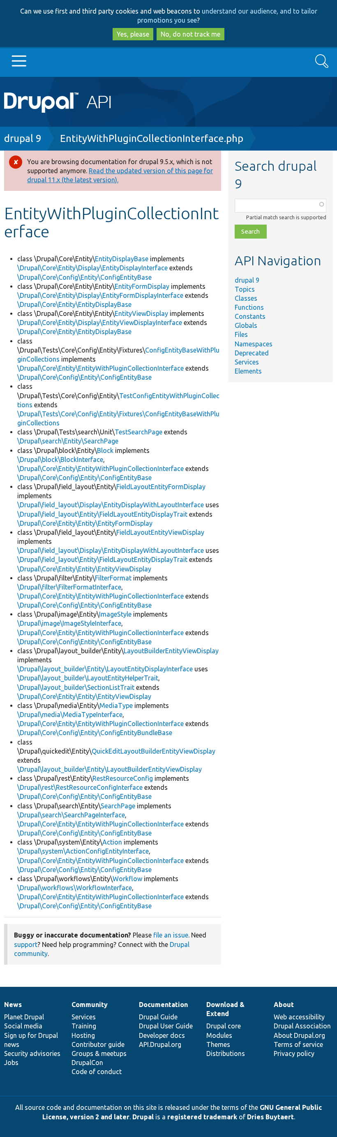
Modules (219, 1035)
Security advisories (32, 1053)
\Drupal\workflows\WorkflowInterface (74, 887)
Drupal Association (302, 1026)
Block (105, 450)
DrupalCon (87, 1062)
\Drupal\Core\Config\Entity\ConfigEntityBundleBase (94, 732)
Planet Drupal (24, 1017)
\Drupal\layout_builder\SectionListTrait (75, 687)
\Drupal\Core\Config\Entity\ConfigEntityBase (84, 277)
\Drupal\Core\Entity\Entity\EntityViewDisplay (84, 569)
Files (241, 334)
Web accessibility (299, 1017)
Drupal (143, 1117)
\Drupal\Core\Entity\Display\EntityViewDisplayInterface (99, 322)
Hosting (83, 1035)
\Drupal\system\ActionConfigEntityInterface (83, 851)
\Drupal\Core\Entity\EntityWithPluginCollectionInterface (100, 368)
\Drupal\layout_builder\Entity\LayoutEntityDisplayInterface (105, 669)
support (25, 944)
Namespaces (253, 344)
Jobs (11, 1062)
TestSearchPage (138, 432)
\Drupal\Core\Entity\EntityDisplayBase (74, 304)
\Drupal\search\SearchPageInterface (71, 815)
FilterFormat (113, 578)
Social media (23, 1026)
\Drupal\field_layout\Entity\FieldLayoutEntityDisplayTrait (102, 514)
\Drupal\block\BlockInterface (60, 459)
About (284, 1004)
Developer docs (162, 1035)
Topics (245, 289)
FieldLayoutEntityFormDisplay (160, 486)
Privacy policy (294, 1053)
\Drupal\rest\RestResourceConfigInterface (80, 787)
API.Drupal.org (160, 1044)
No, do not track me (190, 34)
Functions (249, 307)
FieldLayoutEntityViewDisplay (160, 532)
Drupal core (223, 1026)
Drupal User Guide (166, 1026)
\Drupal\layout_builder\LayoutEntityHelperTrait (87, 678)
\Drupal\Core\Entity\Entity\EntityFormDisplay (84, 523)
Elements (248, 371)
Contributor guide (98, 1044)
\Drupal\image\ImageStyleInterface (69, 623)
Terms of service (298, 1044)
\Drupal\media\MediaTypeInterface (69, 714)
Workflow (127, 878)
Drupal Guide (158, 1017)
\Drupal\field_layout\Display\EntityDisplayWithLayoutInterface (110, 504)
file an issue (170, 935)
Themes (218, 1044)
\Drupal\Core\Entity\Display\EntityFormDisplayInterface (100, 295)
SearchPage (118, 806)
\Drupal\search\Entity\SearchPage (67, 441)
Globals (246, 325)
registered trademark (202, 1117)
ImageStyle (115, 614)
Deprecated (252, 353)
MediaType (116, 705)
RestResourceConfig (122, 778)
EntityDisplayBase (121, 258)
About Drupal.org (299, 1035)
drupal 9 (23, 138)
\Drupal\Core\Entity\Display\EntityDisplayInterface (92, 267)
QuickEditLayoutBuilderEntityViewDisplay (153, 751)
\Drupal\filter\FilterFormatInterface (69, 587)
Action (112, 842)
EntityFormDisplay (142, 286)
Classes (246, 298)
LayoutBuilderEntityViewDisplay (171, 650)
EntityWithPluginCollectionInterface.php (151, 138)
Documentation (163, 1004)
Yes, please (133, 34)
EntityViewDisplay (141, 313)
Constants (250, 316)
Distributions (225, 1053)
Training (84, 1026)
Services (247, 362)
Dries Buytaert (270, 1117)
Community (90, 1004)
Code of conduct (97, 1071)
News (13, 1004)
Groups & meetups (99, 1053)
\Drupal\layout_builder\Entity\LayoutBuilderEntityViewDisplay (109, 769)
